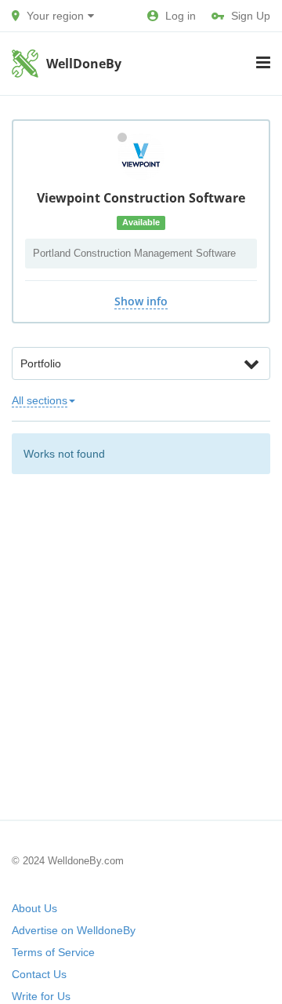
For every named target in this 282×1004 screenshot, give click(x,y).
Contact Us (39, 974)
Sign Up (250, 15)
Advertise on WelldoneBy (74, 930)
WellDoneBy (83, 64)
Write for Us (41, 996)
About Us (34, 908)
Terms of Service (53, 952)
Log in (180, 15)
